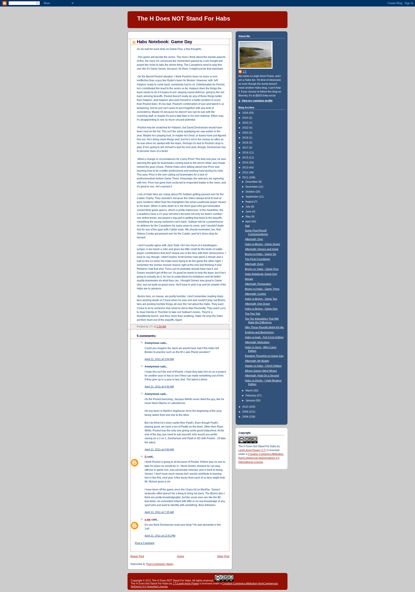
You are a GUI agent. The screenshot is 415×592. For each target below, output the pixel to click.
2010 (245, 406)
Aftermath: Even (254, 264)
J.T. (245, 71)
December (252, 181)
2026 (245, 112)
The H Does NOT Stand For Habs (183, 18)
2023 (245, 122)
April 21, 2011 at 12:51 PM (160, 535)
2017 (245, 147)
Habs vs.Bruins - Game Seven (262, 244)
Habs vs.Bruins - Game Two (261, 298)
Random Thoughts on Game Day (264, 355)
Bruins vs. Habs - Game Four (262, 269)
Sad (247, 225)
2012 (245, 172)
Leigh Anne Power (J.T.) (252, 450)
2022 (245, 127)
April (248, 221)
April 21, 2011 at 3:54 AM (159, 359)
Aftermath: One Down (257, 303)
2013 (245, 167)
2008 (245, 416)
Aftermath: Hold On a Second (262, 375)
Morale (249, 279)
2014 (245, 162)
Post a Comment (144, 543)
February (251, 395)
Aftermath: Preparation (258, 284)
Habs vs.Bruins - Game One (261, 308)
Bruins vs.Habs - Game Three (262, 288)
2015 (245, 157)
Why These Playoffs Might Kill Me (264, 327)
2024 (245, 117)
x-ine (148, 519)
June (249, 211)
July (248, 206)
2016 (245, 152)
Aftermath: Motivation (257, 342)
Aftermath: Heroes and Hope (261, 249)
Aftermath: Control (255, 293)
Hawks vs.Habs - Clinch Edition (263, 365)
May (248, 216)
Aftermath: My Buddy (257, 360)
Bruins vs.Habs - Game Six (260, 254)
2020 (245, 132)
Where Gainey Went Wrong (261, 370)
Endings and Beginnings (259, 332)
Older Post (223, 556)
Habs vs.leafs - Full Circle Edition (264, 337)
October (250, 191)
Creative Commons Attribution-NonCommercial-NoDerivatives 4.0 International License (261, 458)
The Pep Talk (252, 313)
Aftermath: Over (254, 239)
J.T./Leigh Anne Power (186, 583)
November (252, 186)
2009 (245, 411)
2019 (245, 137)
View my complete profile (257, 100)
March (250, 390)
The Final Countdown (257, 259)
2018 (245, 142)
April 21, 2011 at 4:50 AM (159, 449)
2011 (245, 177)
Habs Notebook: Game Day (164, 41)
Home (180, 556)
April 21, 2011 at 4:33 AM (159, 386)
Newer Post (137, 556)
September (252, 196)
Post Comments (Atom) (159, 564)
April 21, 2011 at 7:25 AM (159, 512)
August (249, 201)
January (251, 400)
